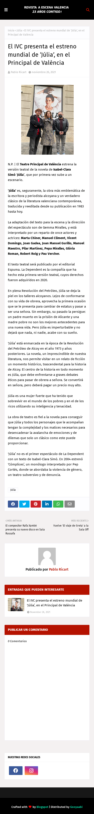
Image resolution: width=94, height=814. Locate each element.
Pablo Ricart (18, 72)
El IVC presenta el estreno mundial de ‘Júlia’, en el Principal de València (54, 603)
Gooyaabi (76, 807)
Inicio (11, 30)
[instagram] (31, 770)
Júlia (19, 30)
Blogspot (42, 807)
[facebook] (16, 770)
